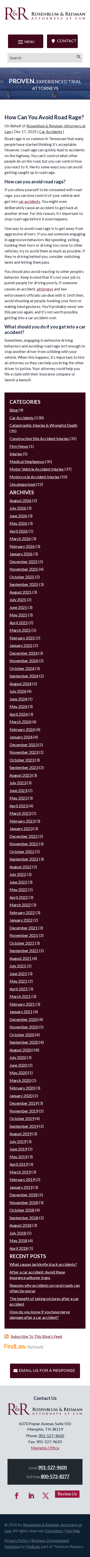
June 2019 (18, 1148)
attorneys (45, 289)
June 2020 (18, 1065)
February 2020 (22, 1087)
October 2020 (22, 1034)
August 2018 (21, 1225)
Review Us (67, 1493)
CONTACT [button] (66, 41)
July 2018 (18, 1233)
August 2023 (21, 775)
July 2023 (18, 782)
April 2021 (19, 988)
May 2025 (18, 614)
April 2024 (19, 714)
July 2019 (18, 1141)
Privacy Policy (16, 1540)
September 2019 (24, 1126)
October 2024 (22, 668)
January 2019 (21, 1187)
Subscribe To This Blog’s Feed (36, 1336)
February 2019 (22, 1179)
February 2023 (22, 821)
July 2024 (18, 691)
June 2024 (18, 698)
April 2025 (19, 622)
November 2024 (24, 660)
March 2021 (20, 996)
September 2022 (24, 859)
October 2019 (22, 1118)
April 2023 (19, 805)
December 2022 (24, 836)
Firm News (19, 446)
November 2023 (24, 752)
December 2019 (24, 1103)
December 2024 (24, 653)
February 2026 (22, 546)
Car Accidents (50, 131)
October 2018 (22, 1210)
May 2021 (18, 981)
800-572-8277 (55, 1476)
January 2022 (21, 920)
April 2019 (19, 1164)
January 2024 (21, 736)
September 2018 (24, 1217)
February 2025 (22, 637)
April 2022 (19, 897)
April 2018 (19, 1248)
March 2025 (20, 630)
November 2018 (24, 1202)
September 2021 (24, 950)
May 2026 (18, 523)
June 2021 (18, 973)
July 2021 (18, 965)
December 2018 (24, 1194)
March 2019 (20, 1172)
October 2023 (22, 759)
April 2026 (19, 531)
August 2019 (21, 1133)
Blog (14, 410)
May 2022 (18, 889)
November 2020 (24, 1026)
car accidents (29, 201)
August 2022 (21, 866)
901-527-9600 (51, 1435)
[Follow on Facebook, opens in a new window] (16, 1496)
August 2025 (21, 592)
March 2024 (20, 721)
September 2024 (24, 675)
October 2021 (22, 943)
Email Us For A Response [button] (47, 1370)
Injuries (16, 453)
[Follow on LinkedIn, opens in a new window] (31, 1496)
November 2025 (24, 569)
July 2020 (18, 1057)
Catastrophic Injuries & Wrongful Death (43, 425)
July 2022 (18, 874)
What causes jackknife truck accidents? (43, 1264)
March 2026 (20, 538)
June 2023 (18, 790)
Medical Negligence (27, 461)
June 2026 (18, 515)
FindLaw (33, 1546)
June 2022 (18, 882)
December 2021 (24, 927)
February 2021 (22, 1004)
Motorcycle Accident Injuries (35, 476)
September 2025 (24, 584)
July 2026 (18, 508)
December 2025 (24, 561)
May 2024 (18, 706)
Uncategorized (22, 484)
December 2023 (24, 744)
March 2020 (20, 1080)
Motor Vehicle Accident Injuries (37, 469)
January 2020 (21, 1095)
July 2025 (18, 599)
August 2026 (21, 500)
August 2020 (21, 1049)
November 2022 (24, 843)
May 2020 (18, 1072)
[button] (25, 42)
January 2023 (21, 828)
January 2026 (21, 553)
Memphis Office (45, 1447)
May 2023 (18, 798)
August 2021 (21, 958)
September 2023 (24, 767)
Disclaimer (54, 1530)
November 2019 (24, 1110)
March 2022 (20, 904)
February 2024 (22, 729)
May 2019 (18, 1156)
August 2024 (21, 683)
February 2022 (22, 912)
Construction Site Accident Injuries (39, 438)
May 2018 (18, 1240)
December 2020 (24, 1019)
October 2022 (22, 851)
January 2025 (21, 645)
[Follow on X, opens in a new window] (46, 1496)
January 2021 (21, 1011)
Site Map (73, 1530)
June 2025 (18, 607)
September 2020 (24, 1042)
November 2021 (24, 935)
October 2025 (22, 576)
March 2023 (20, 813)
